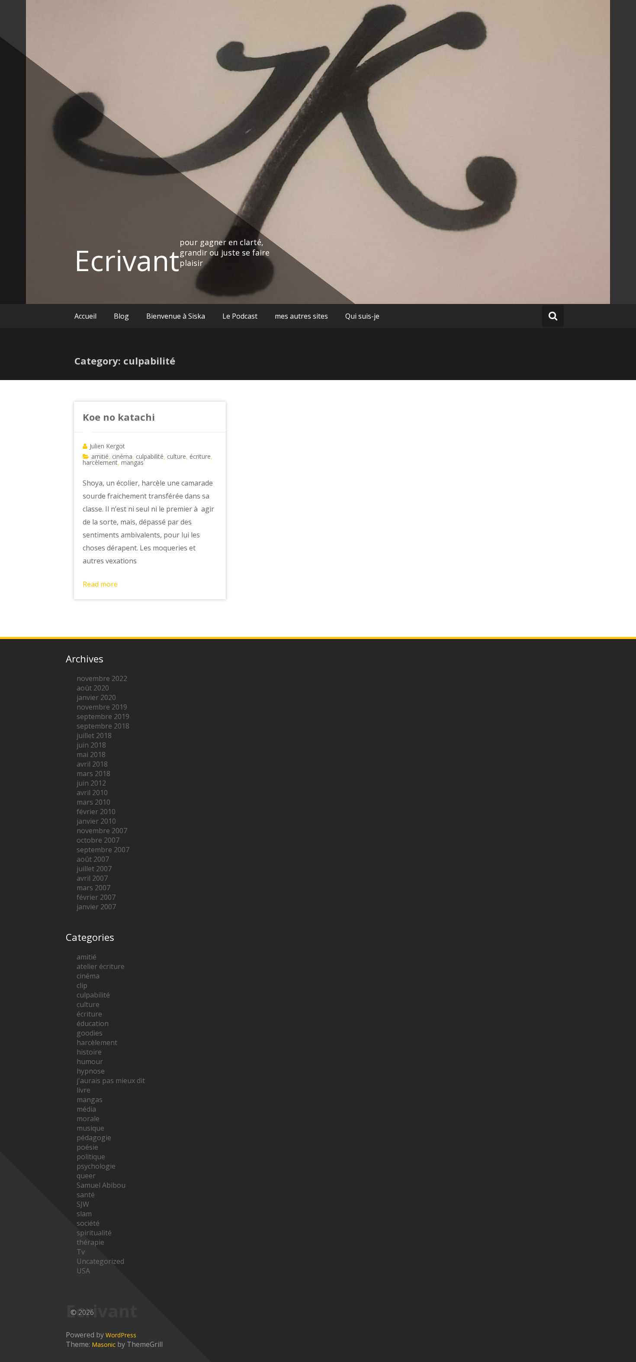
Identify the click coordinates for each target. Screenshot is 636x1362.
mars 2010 (93, 802)
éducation (93, 1023)
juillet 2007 (94, 868)
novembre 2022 (102, 678)
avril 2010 (92, 792)
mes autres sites (301, 316)
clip (82, 985)
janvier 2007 (96, 906)
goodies (90, 1033)
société (88, 1223)
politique (91, 1156)
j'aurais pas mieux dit (111, 1080)
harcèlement (100, 462)
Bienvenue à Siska (175, 316)
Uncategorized (100, 1261)
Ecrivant (127, 260)
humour (90, 1061)
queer (86, 1175)
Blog (121, 316)
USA (83, 1271)
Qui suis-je (362, 316)
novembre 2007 (102, 830)
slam (84, 1213)
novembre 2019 (102, 707)
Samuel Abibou (101, 1185)
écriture (200, 456)
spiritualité (94, 1232)
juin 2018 (91, 745)
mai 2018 (91, 754)
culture (176, 456)
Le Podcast (239, 316)
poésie (87, 1147)
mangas (132, 462)
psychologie (96, 1166)
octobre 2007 (98, 840)
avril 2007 (92, 878)
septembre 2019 (103, 716)
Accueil (85, 316)
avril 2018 (92, 764)
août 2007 (93, 859)
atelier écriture (101, 966)
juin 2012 (91, 783)
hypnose (91, 1071)
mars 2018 (93, 773)
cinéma (122, 456)
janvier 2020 (96, 697)
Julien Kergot (107, 446)
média (86, 1109)
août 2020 (93, 688)
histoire (89, 1052)
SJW (83, 1204)
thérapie (90, 1242)
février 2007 (96, 897)
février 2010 (96, 811)
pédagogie (94, 1137)
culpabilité (150, 456)
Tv (81, 1251)
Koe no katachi (119, 416)
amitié (100, 456)
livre (83, 1090)
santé (86, 1194)
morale (88, 1118)
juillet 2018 (94, 735)
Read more (100, 584)
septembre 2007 (103, 849)
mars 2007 (93, 887)
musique (90, 1128)
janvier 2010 (96, 821)
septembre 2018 (103, 726)
